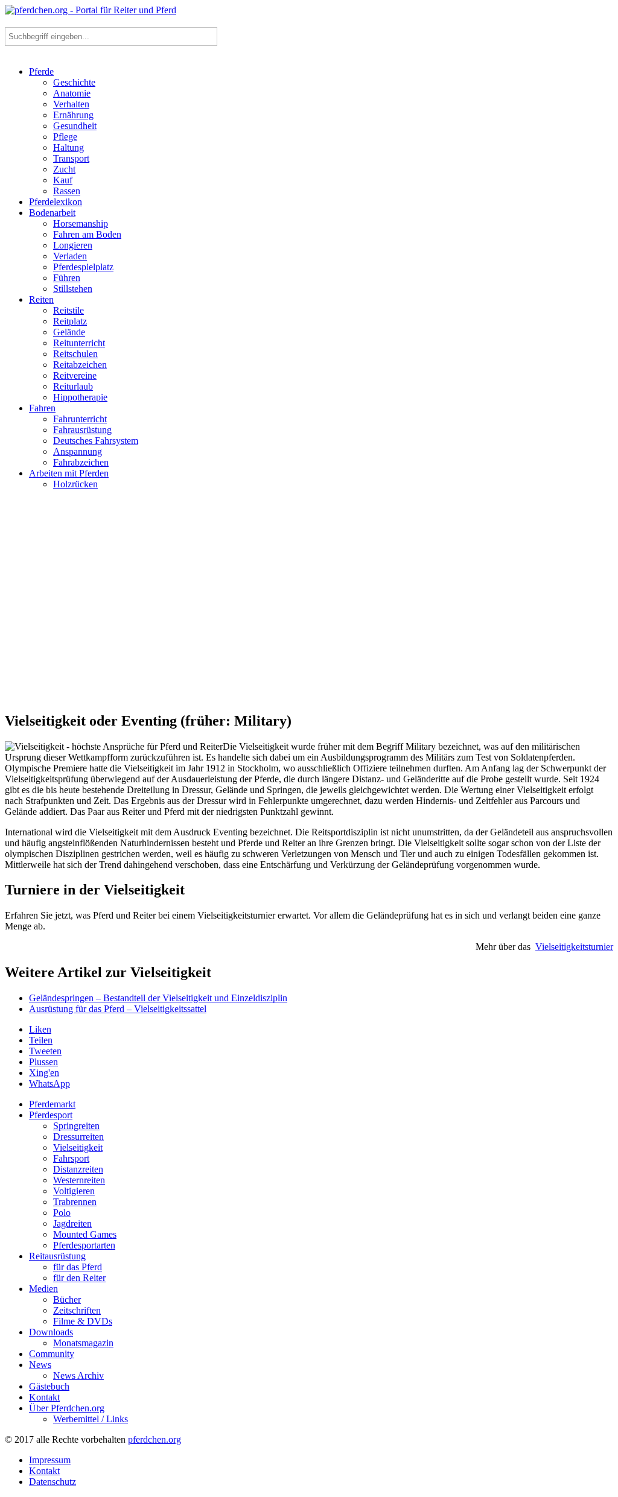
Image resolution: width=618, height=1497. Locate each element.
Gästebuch (49, 1386)
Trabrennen (75, 1202)
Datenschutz (52, 1481)
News (40, 1364)
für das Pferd (77, 1267)
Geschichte (74, 82)
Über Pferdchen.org (66, 1408)
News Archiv (78, 1375)
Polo (62, 1212)
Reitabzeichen (80, 364)
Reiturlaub (73, 386)
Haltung (68, 147)
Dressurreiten (78, 1136)
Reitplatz (70, 321)
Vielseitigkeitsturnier (574, 947)
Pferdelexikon (55, 202)
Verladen (70, 256)
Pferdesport (50, 1115)
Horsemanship (80, 223)
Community (51, 1354)
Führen (66, 278)
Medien (43, 1288)
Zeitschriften (77, 1310)
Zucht (64, 169)
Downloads (51, 1332)
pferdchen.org (154, 1439)
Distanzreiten (78, 1169)
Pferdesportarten (84, 1245)
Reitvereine (75, 375)
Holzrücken (75, 484)
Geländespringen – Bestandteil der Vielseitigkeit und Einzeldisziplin (158, 998)
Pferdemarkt (52, 1104)
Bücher (67, 1299)
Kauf (62, 180)
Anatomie (72, 93)
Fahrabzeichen (81, 462)
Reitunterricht (79, 343)
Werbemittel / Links (90, 1419)
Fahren (42, 408)
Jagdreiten (72, 1223)
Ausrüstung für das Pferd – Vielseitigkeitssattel (117, 1009)
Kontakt (44, 1397)
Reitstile (68, 310)
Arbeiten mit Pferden (69, 473)
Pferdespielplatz (83, 267)
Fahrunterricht (80, 419)
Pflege (65, 136)
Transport (71, 158)
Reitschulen (75, 354)
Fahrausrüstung (82, 430)
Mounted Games (84, 1234)
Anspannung (77, 451)
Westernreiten (79, 1180)
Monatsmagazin (83, 1343)
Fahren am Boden (87, 234)
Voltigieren (74, 1191)
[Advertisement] (309, 605)
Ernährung (73, 115)
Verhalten (71, 104)
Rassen (66, 191)
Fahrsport (71, 1158)
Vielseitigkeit (78, 1147)
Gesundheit (75, 126)
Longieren (72, 245)
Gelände (69, 332)
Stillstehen (72, 288)
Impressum (50, 1460)
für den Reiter (79, 1278)
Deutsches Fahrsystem (95, 440)
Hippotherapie (80, 397)
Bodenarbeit (52, 212)
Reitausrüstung (57, 1256)
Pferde (41, 71)
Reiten (41, 299)
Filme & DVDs (82, 1321)
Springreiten (76, 1126)
